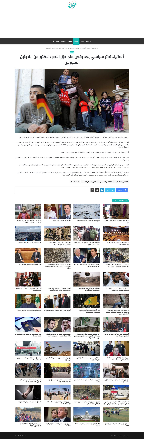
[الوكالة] (72, 5)
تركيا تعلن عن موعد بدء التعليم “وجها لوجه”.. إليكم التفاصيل (28, 289)
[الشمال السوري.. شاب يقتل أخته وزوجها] (28, 392)
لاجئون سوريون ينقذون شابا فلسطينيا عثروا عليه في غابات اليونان (87, 403)
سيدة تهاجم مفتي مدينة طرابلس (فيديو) (29, 310)
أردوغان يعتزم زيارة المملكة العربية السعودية (57, 310)
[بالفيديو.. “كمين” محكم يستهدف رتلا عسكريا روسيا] (86, 370)
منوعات (63, 41)
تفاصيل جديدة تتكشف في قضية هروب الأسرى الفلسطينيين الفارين (30, 381)
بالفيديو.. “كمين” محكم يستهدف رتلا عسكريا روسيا (87, 381)
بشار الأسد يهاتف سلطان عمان (62, 220)
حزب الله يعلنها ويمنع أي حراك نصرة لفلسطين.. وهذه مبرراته (89, 311)
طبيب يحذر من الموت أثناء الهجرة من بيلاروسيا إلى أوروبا (30, 425)
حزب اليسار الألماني (88, 182)
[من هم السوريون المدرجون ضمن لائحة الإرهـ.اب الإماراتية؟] (116, 233)
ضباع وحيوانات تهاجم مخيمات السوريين (88, 220)
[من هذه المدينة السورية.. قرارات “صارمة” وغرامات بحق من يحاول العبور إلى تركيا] (116, 255)
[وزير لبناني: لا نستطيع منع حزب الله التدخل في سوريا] (57, 348)
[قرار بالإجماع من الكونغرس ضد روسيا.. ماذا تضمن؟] (86, 414)
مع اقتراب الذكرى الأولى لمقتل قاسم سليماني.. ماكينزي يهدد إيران (60, 243)
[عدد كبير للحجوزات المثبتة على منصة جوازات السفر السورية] (28, 324)
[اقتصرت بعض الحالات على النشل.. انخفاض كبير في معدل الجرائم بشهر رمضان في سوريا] (116, 392)
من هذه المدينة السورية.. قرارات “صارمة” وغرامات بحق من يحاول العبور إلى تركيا (117, 265)
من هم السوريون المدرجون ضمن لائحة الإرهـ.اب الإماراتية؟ (118, 243)
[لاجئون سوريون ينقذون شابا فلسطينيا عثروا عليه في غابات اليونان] (86, 392)
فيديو (82, 41)
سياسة (76, 41)
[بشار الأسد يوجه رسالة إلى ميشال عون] (28, 255)
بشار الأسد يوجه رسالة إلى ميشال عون (30, 264)
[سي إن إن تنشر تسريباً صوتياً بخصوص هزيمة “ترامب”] (57, 414)
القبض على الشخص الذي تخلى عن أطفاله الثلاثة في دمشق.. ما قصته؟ (29, 221)
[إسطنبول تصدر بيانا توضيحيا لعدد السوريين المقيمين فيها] (28, 348)
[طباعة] (92, 190)
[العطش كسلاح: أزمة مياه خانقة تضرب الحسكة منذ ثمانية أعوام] (86, 279)
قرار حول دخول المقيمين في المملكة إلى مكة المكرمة (117, 381)
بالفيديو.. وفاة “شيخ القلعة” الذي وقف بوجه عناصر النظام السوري (87, 243)
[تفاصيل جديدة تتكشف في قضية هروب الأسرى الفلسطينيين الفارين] (28, 370)
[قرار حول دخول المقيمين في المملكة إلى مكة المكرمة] (116, 370)
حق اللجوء (74, 182)
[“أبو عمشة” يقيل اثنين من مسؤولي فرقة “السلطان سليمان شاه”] (116, 324)
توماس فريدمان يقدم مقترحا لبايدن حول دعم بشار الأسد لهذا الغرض (87, 265)
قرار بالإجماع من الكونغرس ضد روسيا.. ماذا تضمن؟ (87, 425)
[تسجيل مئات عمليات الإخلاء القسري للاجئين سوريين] (116, 211)
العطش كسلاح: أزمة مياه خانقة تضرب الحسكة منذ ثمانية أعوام (89, 289)
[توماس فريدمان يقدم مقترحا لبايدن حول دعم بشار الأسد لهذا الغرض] (86, 255)
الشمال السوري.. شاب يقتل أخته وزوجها (29, 402)
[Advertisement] (72, 24)
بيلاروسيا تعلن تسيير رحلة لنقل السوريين (29, 242)
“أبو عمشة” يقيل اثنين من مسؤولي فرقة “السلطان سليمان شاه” (117, 335)
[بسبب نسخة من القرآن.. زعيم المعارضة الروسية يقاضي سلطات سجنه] (116, 348)
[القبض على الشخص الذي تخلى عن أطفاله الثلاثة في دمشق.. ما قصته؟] (28, 211)
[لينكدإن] (102, 190)
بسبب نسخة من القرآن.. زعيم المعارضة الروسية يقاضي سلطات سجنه (118, 359)
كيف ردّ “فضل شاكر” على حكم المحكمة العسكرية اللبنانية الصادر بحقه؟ (117, 289)
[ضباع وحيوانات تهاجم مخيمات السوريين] (86, 211)
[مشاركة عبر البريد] (97, 190)
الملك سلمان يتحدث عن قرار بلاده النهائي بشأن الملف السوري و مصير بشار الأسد (58, 335)
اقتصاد (70, 41)
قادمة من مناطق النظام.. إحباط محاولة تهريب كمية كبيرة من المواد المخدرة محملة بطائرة (58, 266)
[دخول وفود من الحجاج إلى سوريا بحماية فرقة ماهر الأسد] (57, 392)
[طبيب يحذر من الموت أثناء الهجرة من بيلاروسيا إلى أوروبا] (28, 414)
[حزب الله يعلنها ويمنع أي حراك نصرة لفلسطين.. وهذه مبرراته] (86, 301)
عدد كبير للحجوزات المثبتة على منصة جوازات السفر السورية (28, 335)
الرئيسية (88, 41)
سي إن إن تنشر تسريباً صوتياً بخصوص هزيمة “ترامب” (58, 425)
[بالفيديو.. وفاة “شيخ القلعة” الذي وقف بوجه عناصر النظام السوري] (86, 233)
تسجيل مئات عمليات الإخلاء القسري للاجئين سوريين (116, 221)
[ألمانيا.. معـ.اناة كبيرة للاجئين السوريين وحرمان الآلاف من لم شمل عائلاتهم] (57, 279)
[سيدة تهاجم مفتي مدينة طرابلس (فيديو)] (28, 301)
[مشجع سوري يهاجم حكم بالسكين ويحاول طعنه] (116, 414)
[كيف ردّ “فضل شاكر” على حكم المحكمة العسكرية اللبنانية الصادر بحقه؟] (116, 279)
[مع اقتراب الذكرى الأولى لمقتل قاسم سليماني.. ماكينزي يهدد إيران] (57, 233)
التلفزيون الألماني (121, 182)
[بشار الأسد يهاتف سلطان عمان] (57, 211)
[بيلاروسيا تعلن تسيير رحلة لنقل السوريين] (28, 233)
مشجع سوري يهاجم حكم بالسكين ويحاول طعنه (117, 425)
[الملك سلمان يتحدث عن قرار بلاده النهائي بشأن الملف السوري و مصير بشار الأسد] (57, 324)
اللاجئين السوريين (105, 182)
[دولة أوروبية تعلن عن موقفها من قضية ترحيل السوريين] (86, 348)
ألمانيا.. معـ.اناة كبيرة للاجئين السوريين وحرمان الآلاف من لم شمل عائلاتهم (59, 289)
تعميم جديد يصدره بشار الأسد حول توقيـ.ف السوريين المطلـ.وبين (58, 381)
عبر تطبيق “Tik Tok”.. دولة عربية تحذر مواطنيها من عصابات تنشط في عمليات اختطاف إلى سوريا (117, 312)
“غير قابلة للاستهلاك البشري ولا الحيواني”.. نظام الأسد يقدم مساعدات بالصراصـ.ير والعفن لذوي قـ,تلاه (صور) (87, 336)
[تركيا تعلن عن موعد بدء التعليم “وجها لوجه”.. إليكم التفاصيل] (28, 279)
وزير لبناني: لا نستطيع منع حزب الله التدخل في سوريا (58, 359)
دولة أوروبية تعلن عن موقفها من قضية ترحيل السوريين (88, 359)
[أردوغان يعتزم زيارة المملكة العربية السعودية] (57, 301)
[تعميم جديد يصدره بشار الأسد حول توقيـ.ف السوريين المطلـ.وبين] (57, 370)
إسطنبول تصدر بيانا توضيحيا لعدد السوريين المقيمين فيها (29, 359)
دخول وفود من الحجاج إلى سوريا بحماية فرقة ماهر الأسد (59, 403)
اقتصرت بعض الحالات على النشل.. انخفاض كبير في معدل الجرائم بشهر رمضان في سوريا (116, 403)
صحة (57, 41)
